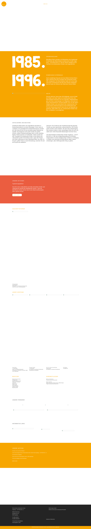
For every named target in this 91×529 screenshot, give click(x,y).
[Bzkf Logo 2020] (23, 432)
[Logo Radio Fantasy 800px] (45, 404)
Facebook (64, 509)
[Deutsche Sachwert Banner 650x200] (28, 414)
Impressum (48, 519)
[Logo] (45, 432)
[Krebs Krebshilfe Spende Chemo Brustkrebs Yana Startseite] (68, 432)
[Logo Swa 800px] (22, 404)
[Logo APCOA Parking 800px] (68, 404)
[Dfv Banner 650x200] (62, 414)
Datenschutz (52, 519)
